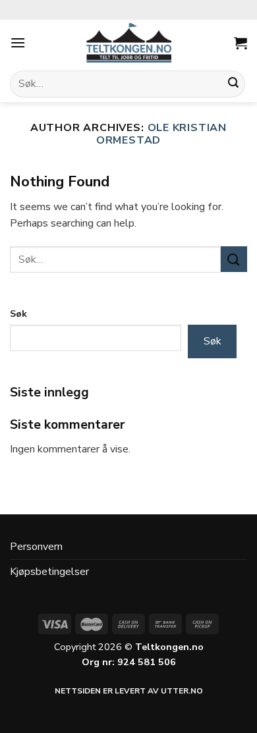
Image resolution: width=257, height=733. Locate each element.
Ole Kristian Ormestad (161, 134)
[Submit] (233, 84)
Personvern (36, 546)
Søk (18, 313)
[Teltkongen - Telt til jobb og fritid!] (128, 43)
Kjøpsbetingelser (49, 571)
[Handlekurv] (240, 42)
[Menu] (18, 42)
